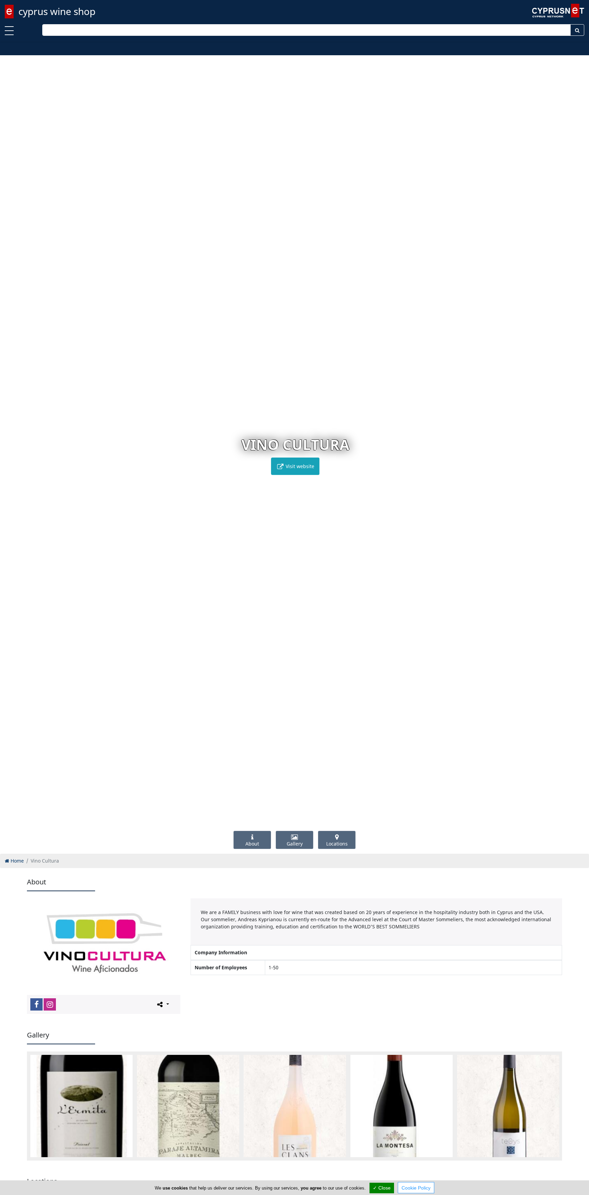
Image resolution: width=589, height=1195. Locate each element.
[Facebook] (36, 1004)
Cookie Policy (416, 1188)
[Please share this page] (162, 1004)
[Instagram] (50, 1004)
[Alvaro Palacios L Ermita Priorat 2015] (81, 1106)
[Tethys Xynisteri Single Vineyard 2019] (508, 1106)
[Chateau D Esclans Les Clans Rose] (295, 1106)
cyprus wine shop (56, 11)
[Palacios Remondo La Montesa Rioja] (401, 1106)
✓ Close (382, 1188)
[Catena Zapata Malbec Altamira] (188, 1106)
